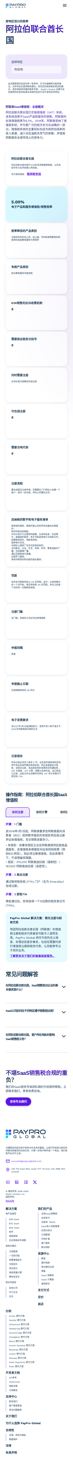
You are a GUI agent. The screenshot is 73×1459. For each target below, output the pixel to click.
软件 (11, 1232)
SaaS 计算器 (47, 1279)
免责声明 (11, 1452)
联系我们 (13, 1401)
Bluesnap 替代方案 (18, 1349)
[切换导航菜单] (64, 5)
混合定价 (13, 1268)
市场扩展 (45, 1239)
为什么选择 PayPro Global (23, 1423)
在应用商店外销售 (17, 1240)
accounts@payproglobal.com (26, 1161)
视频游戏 (13, 1236)
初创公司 (13, 1288)
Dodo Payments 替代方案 (21, 1362)
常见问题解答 (15, 1410)
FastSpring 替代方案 (19, 1328)
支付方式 (43, 1290)
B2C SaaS (14, 1223)
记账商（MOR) (48, 1222)
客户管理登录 (15, 1406)
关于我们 (11, 1416)
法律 (8, 1445)
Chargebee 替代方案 (19, 1337)
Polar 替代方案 (16, 1366)
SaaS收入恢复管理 (50, 1226)
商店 (41, 1304)
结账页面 (13, 1386)
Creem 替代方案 (17, 1354)
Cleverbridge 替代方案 (20, 1333)
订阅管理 (13, 1251)
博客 (43, 1271)
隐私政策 (10, 1201)
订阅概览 (13, 1390)
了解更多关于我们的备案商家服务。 (32, 956)
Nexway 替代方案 (17, 1358)
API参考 (13, 1377)
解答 (43, 1258)
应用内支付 (46, 1230)
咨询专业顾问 (18, 1101)
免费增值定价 (15, 1260)
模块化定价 (14, 1277)
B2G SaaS (14, 1228)
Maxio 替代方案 (16, 1341)
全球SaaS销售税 (49, 1214)
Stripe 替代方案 (17, 1316)
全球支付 (45, 1218)
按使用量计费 (15, 1272)
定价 (41, 1297)
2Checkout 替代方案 (19, 1324)
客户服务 (45, 1243)
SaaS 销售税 (47, 1275)
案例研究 (45, 1284)
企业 (11, 1296)
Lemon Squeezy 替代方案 (22, 1345)
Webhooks (14, 1382)
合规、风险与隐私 (17, 1435)
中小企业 (13, 1292)
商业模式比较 (47, 1267)
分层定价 (13, 1264)
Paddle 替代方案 (17, 1320)
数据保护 (13, 1439)
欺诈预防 (45, 1247)
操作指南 (45, 1263)
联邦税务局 (34, 174)
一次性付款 (14, 1256)
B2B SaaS (14, 1219)
